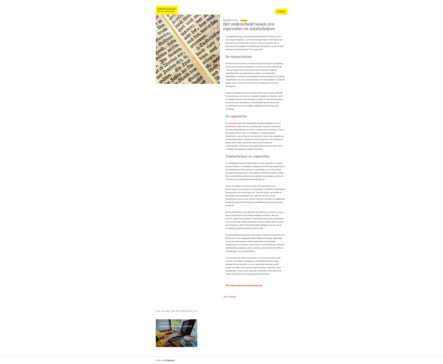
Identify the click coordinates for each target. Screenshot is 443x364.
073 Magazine (169, 360)
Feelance (244, 20)
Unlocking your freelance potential (175, 326)
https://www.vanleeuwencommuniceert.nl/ (244, 285)
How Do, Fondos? (166, 8)
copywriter (233, 123)
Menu (282, 11)
